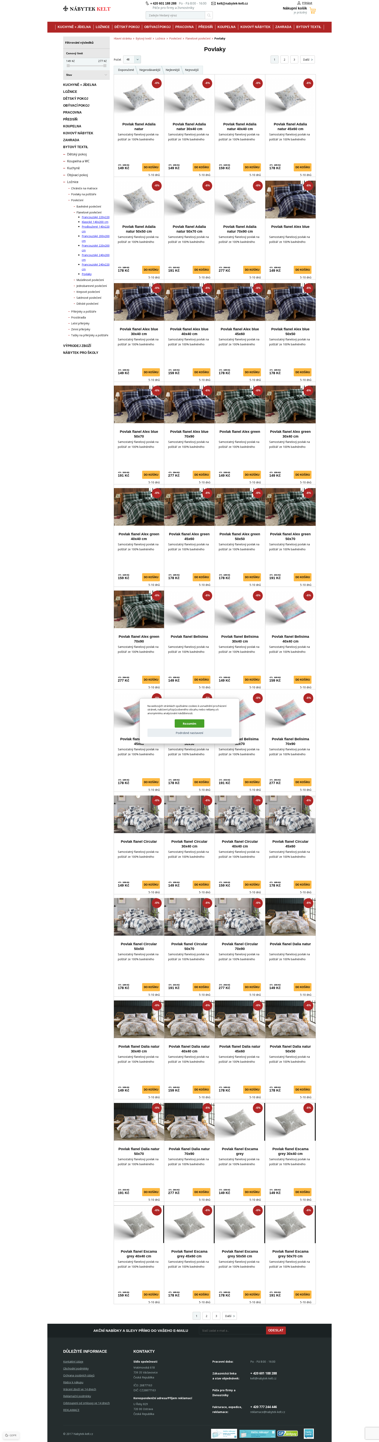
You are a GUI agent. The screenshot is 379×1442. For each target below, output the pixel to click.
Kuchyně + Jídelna (74, 27)
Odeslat (275, 1330)
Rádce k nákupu (73, 1382)
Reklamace (71, 1410)
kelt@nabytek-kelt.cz (232, 3)
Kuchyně (73, 168)
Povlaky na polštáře (83, 194)
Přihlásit (307, 3)
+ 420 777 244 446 (263, 1407)
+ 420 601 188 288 (163, 3)
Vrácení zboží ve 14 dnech (79, 1389)
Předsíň (205, 27)
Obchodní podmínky (76, 1368)
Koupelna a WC (78, 161)
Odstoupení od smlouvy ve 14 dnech (86, 1403)
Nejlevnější (173, 70)
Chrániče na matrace (84, 188)
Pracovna (184, 27)
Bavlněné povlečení (88, 206)
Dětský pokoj (127, 27)
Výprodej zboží (77, 346)
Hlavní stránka (123, 38)
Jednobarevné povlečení (91, 286)
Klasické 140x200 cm (95, 222)
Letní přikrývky (80, 323)
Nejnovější (192, 70)
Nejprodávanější (149, 70)
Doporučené (126, 70)
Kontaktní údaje (73, 1361)
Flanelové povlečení (88, 212)
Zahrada (283, 27)
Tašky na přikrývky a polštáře (89, 335)
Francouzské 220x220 (96, 217)
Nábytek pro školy (80, 352)
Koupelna (227, 27)
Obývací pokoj (157, 27)
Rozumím (189, 723)
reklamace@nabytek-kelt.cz (267, 1412)
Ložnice (103, 27)
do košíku (151, 167)
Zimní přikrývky (80, 329)
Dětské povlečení (87, 303)
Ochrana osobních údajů (79, 1375)
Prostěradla (78, 317)
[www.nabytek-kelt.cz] (87, 8)
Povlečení (77, 200)
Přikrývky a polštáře (83, 311)
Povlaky (87, 274)
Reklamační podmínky (77, 1396)
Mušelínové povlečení (90, 280)
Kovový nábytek (255, 27)
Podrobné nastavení (189, 733)
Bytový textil (308, 27)
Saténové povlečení (88, 298)
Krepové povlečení (88, 292)
